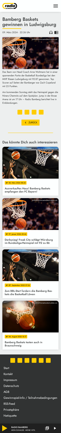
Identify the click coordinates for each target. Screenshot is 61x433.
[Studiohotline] (48, 360)
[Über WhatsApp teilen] (34, 112)
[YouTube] (34, 360)
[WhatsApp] (12, 360)
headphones (51, 32)
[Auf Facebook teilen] (19, 112)
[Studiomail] (41, 360)
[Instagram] (27, 360)
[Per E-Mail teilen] (41, 112)
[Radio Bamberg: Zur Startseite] (27, 6)
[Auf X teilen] (27, 112)
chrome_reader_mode (56, 32)
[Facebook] (19, 360)
